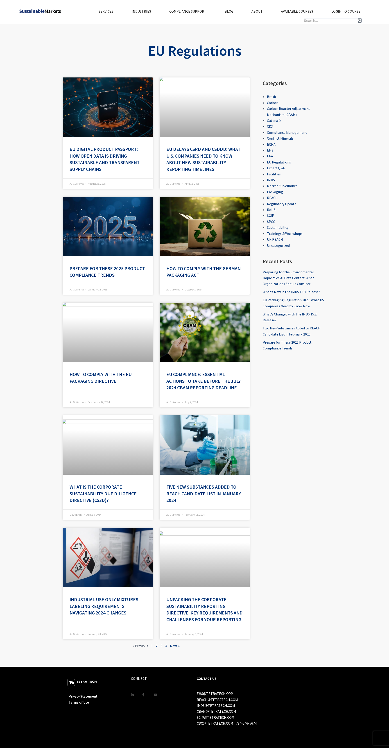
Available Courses (297, 11)
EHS (270, 150)
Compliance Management (287, 132)
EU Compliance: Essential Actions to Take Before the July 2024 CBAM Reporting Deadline (203, 381)
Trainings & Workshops (285, 233)
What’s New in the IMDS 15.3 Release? (291, 292)
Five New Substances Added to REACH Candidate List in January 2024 (203, 493)
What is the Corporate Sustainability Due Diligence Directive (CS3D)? (103, 493)
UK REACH (275, 239)
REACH (272, 197)
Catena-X (274, 120)
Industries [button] (141, 11)
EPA (270, 156)
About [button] (257, 11)
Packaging (275, 192)
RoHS (271, 209)
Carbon (272, 102)
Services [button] (106, 11)
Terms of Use (79, 702)
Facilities (274, 174)
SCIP (270, 215)
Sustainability (277, 227)
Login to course (345, 11)
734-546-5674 (246, 723)
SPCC (271, 221)
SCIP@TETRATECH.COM (215, 717)
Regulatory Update (281, 204)
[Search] (360, 20)
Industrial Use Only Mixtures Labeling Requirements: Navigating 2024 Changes (104, 606)
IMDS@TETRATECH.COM (216, 705)
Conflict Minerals (280, 138)
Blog (229, 11)
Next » (175, 646)
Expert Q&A (276, 168)
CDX (270, 126)
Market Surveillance (282, 186)
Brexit (271, 96)
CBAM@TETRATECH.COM (216, 711)
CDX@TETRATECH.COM (215, 723)
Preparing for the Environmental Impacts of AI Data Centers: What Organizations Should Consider (288, 278)
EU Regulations (279, 162)
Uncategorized (278, 245)
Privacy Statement (83, 696)
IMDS (271, 180)
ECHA (271, 144)
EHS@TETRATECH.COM (215, 693)
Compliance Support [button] (187, 11)
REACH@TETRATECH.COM (217, 699)
